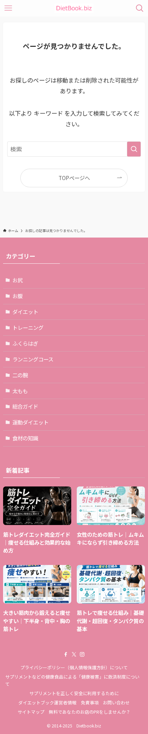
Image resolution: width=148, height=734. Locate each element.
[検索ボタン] (139, 8)
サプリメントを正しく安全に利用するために (74, 693)
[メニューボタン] (8, 8)
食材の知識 (25, 438)
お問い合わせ (116, 702)
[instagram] (82, 654)
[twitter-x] (74, 654)
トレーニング (27, 327)
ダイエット (25, 311)
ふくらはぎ (25, 343)
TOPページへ (74, 177)
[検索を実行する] (134, 149)
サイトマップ (31, 712)
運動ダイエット (30, 422)
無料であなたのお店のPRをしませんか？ (89, 712)
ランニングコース (32, 359)
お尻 (17, 280)
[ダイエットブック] (74, 8)
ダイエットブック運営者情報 (47, 702)
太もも (20, 391)
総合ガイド (25, 406)
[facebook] (66, 654)
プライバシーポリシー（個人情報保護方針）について (74, 667)
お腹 (17, 296)
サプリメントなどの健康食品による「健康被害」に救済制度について (72, 680)
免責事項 (90, 702)
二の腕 (20, 375)
